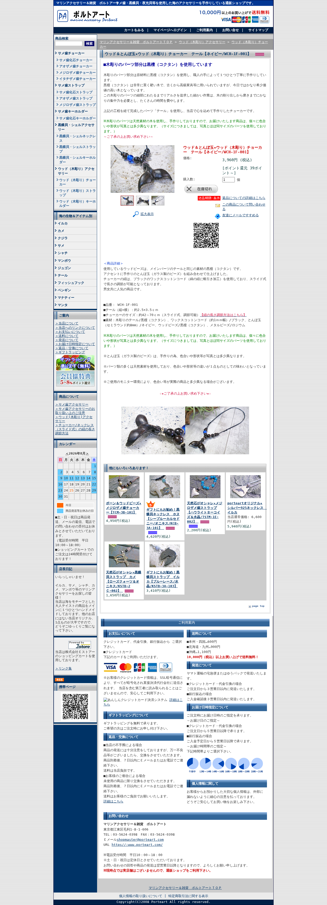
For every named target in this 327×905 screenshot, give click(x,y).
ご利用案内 (204, 30)
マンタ (63, 305)
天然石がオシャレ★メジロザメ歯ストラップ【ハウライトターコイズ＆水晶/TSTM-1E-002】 (204, 512)
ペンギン (64, 290)
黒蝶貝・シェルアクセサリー (76, 127)
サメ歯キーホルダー (73, 111)
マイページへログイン (170, 30)
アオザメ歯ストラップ (75, 98)
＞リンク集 (63, 668)
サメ (61, 245)
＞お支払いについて (70, 332)
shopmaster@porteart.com (140, 839)
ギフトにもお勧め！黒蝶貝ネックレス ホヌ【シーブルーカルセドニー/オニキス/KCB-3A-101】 (163, 519)
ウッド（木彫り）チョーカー (77, 182)
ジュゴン (64, 268)
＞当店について (66, 323)
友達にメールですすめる (240, 215)
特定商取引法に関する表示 (188, 896)
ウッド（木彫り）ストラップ (77, 193)
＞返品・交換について (71, 348)
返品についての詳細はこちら (243, 198)
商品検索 (61, 38)
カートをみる (134, 30)
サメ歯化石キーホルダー (77, 118)
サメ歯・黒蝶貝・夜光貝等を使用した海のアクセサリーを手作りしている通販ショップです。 (185, 3)
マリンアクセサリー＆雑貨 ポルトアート (87, 3)
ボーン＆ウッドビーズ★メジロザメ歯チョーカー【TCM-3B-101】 (123, 507)
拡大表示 (147, 214)
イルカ (63, 223)
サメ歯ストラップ (71, 85)
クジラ (63, 238)
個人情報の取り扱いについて (140, 896)
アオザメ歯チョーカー (75, 66)
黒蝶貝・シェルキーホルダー (77, 160)
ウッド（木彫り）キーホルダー (77, 203)
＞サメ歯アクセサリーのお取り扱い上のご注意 (75, 411)
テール (63, 275)
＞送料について (66, 336)
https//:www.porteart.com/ (137, 845)
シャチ (63, 253)
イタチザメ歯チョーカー (77, 79)
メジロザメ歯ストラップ (77, 105)
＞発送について (66, 340)
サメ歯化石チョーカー (75, 60)
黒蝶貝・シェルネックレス (77, 138)
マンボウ (64, 260)
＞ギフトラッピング (70, 352)
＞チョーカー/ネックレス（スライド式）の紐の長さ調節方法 (75, 429)
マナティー (66, 297)
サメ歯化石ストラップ (75, 92)
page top (258, 606)
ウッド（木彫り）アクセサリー (76, 171)
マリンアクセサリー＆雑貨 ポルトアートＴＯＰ (136, 42)
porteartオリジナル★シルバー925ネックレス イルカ (247, 507)
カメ (61, 231)
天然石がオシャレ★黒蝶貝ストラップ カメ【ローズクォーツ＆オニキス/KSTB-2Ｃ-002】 (123, 581)
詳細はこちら (113, 801)
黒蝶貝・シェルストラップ (77, 149)
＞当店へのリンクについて (75, 328)
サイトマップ (258, 30)
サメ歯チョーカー (71, 53)
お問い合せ (230, 30)
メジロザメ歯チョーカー (77, 72)
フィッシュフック (71, 283)
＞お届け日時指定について (75, 344)
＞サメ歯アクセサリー (71, 404)
